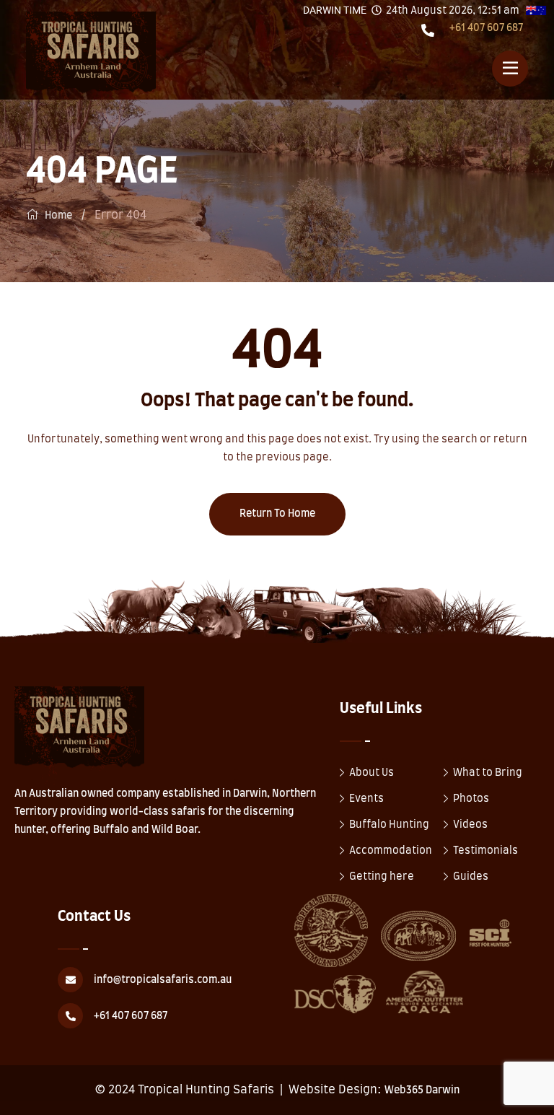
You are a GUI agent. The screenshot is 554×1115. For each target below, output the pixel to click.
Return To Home (277, 514)
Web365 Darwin (422, 1090)
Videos (470, 825)
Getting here (381, 877)
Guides (470, 877)
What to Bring (487, 773)
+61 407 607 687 (486, 28)
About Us (371, 773)
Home (58, 216)
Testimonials (485, 851)
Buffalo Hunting (389, 825)
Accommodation (390, 851)
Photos (471, 799)
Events (366, 799)
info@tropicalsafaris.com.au (163, 980)
